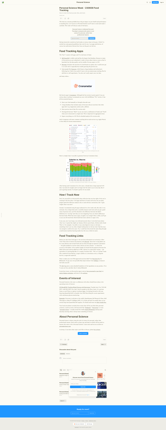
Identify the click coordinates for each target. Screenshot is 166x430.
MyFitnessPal (65, 58)
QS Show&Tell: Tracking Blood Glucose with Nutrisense (74, 287)
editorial (86, 242)
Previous (64, 344)
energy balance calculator (66, 273)
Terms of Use (89, 389)
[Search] (147, 2)
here (84, 291)
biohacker (88, 308)
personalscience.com (65, 326)
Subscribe (155, 2)
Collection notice (92, 420)
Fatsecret (73, 69)
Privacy (83, 420)
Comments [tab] (62, 353)
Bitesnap (64, 65)
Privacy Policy (92, 391)
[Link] (58, 51)
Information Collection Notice (82, 391)
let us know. (97, 330)
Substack (77, 427)
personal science (64, 310)
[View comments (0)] (65, 18)
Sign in (162, 2)
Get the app (89, 424)
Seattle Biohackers (90, 310)
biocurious (95, 308)
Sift (63, 266)
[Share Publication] (150, 2)
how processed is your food (94, 271)
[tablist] (65, 353)
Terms (86, 420)
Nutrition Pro (96, 259)
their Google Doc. (101, 302)
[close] (95, 372)
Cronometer (73, 95)
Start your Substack (79, 424)
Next (102, 344)
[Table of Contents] (1, 215)
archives (85, 273)
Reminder (62, 298)
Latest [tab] (64, 370)
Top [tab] (61, 370)
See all (62, 400)
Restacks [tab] (68, 353)
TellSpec (96, 261)
